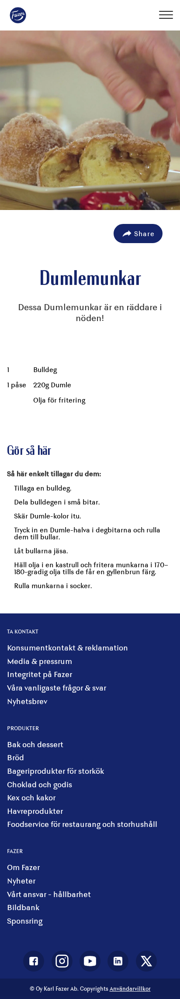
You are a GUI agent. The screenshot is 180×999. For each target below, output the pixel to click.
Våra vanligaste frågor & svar (56, 687)
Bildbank (23, 907)
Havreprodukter (35, 811)
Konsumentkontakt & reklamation (67, 647)
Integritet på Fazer (39, 674)
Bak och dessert (35, 744)
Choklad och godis (39, 784)
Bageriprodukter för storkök (55, 770)
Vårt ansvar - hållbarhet (49, 894)
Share (144, 233)
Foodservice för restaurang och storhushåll (82, 824)
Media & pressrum (39, 661)
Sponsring (24, 920)
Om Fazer (23, 867)
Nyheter (21, 880)
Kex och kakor (31, 797)
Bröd (15, 757)
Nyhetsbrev (27, 701)
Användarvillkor (130, 988)
